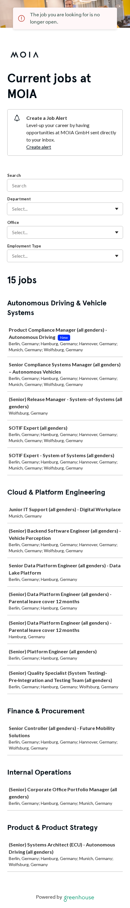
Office (13, 222)
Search (14, 175)
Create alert (38, 147)
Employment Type (24, 246)
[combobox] (12, 208)
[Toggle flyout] (116, 208)
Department (19, 198)
